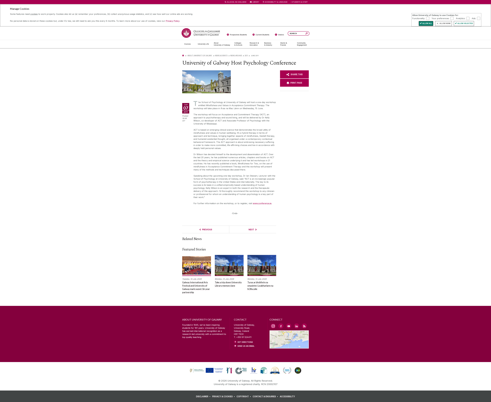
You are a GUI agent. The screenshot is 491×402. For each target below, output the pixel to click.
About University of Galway (199, 55)
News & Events (221, 55)
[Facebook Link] (280, 325)
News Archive (236, 55)
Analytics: (460, 18)
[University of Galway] (201, 33)
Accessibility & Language (276, 2)
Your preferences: (440, 18)
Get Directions (245, 342)
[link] (206, 370)
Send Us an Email (245, 346)
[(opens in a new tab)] (206, 372)
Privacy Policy (172, 21)
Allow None (445, 23)
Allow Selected (465, 23)
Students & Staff (300, 2)
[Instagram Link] (273, 326)
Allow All (427, 23)
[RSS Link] (304, 325)
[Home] (183, 55)
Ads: (474, 18)
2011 (246, 55)
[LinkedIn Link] (296, 325)
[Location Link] (289, 347)
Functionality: (418, 18)
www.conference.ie (262, 203)
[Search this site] (306, 33)
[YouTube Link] (288, 325)
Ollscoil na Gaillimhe (236, 2)
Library (256, 2)
